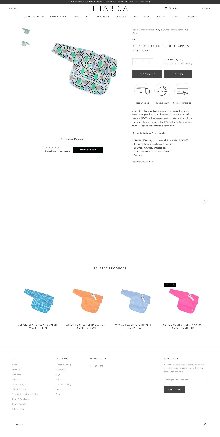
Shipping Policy (19, 389)
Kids (87, 16)
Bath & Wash (58, 16)
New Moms (102, 16)
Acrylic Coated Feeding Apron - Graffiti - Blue (37, 326)
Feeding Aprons (147, 29)
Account (13, 8)
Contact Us (17, 374)
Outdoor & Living (127, 16)
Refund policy (18, 409)
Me (134, 39)
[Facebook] (90, 365)
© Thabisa (17, 424)
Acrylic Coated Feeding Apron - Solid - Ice (134, 326)
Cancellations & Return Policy (25, 394)
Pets (147, 16)
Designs (161, 16)
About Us (16, 369)
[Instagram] (101, 365)
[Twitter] (96, 365)
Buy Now (178, 74)
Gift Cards (16, 379)
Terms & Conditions (20, 399)
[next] (210, 304)
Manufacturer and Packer (143, 161)
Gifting (193, 16)
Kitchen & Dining (33, 16)
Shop (58, 394)
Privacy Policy (18, 384)
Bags (75, 16)
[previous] (9, 304)
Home (135, 29)
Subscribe (174, 389)
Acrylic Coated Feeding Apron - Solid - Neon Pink (182, 326)
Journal (177, 16)
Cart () (207, 8)
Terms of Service (19, 404)
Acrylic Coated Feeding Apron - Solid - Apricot (85, 326)
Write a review (87, 149)
